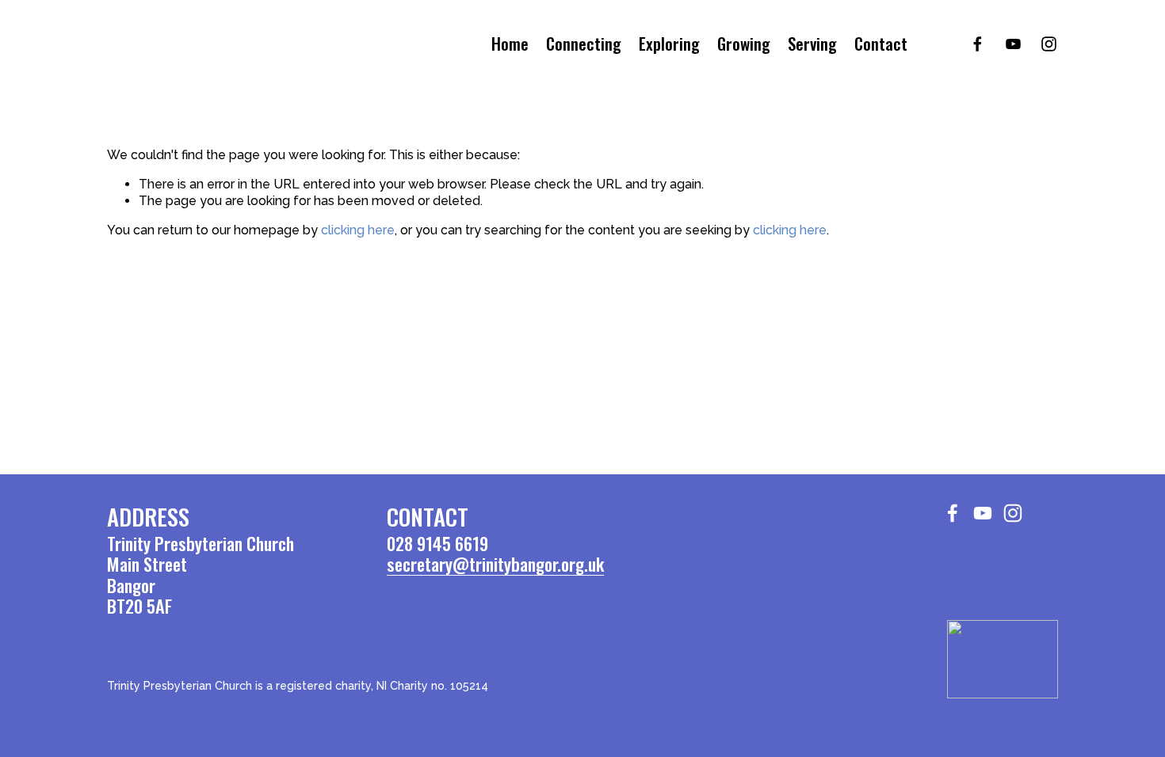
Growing (743, 43)
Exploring (669, 43)
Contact (880, 43)
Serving (812, 43)
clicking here (358, 230)
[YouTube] (1013, 44)
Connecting (583, 43)
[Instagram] (1049, 44)
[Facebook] (977, 44)
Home (510, 43)
